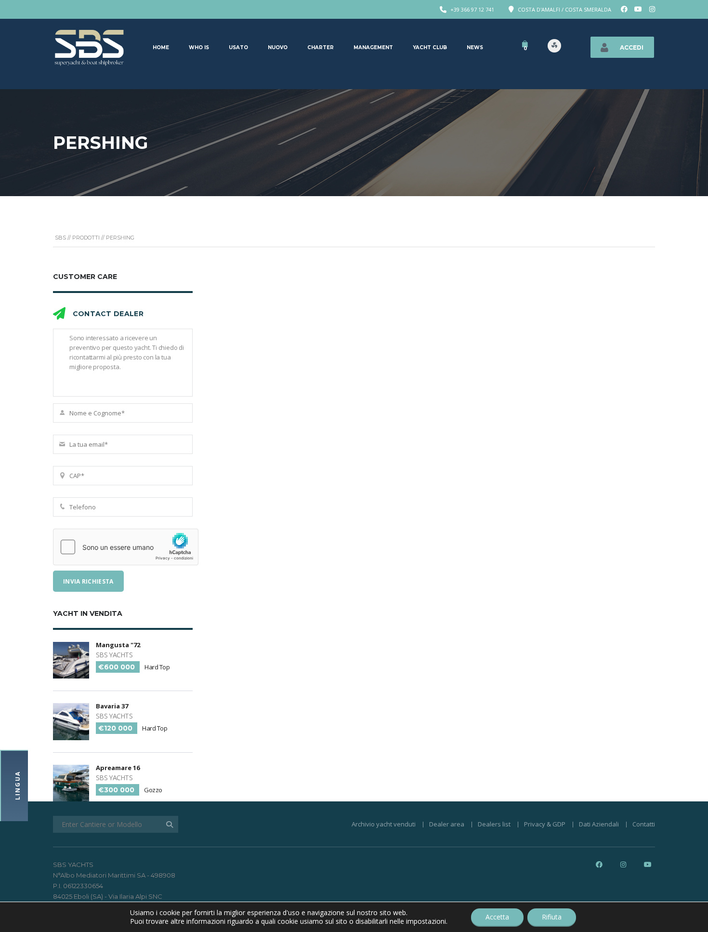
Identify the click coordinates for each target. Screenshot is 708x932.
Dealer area (446, 824)
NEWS (475, 47)
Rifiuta (552, 916)
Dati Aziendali (599, 824)
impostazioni (426, 921)
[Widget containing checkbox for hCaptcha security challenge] (125, 547)
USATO (238, 47)
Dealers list (494, 824)
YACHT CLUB (430, 47)
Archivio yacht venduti (384, 824)
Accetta (497, 916)
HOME (161, 47)
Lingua (17, 785)
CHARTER (320, 47)
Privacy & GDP (544, 824)
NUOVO (278, 47)
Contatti (643, 824)
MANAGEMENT (373, 47)
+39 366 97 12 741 (472, 9)
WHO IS (199, 47)
